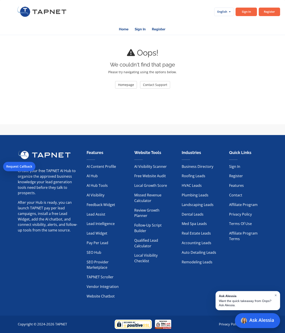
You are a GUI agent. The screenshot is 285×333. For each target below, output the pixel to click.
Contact (235, 195)
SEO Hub (94, 252)
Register (269, 12)
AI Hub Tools (97, 185)
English (222, 12)
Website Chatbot (101, 296)
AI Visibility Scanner (150, 166)
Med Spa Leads (194, 223)
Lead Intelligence (101, 223)
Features (236, 185)
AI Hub (92, 175)
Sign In (246, 12)
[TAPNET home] (42, 12)
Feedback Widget (101, 204)
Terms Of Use (240, 223)
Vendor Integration (103, 286)
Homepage (126, 85)
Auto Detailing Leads (199, 252)
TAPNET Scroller (100, 277)
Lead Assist (96, 214)
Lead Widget (97, 233)
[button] (248, 300)
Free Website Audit (150, 175)
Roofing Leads (193, 175)
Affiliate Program (243, 204)
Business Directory (197, 166)
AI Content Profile (101, 166)
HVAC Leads (192, 185)
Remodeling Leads (197, 262)
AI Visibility (95, 195)
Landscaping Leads (198, 204)
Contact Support (155, 85)
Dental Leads (193, 214)
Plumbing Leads (195, 195)
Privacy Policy (240, 214)
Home (123, 29)
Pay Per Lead (97, 242)
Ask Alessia (261, 320)
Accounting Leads (196, 242)
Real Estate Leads (196, 233)
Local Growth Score (150, 185)
